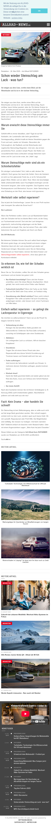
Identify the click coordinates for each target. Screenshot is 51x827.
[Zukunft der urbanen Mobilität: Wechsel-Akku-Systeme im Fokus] (25, 595)
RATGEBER (6, 35)
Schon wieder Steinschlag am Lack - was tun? (31, 802)
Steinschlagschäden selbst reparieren (15, 255)
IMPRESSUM (32, 822)
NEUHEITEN (7, 583)
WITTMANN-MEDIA (25, 820)
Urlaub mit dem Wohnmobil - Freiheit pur (29, 754)
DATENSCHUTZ (20, 822)
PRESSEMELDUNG (20, 733)
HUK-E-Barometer (21, 795)
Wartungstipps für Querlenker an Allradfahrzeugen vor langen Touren (27, 780)
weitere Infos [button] (17, 18)
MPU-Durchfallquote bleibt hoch (26, 809)
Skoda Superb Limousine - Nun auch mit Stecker (20, 693)
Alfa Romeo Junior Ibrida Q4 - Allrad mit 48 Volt (20, 655)
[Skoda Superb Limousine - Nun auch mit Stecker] (25, 673)
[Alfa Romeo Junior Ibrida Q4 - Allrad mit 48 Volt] (25, 635)
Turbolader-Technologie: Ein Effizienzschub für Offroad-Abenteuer (30, 746)
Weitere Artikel (8, 576)
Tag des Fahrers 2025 (22, 788)
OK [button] (39, 11)
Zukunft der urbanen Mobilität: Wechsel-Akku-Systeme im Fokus (29, 771)
